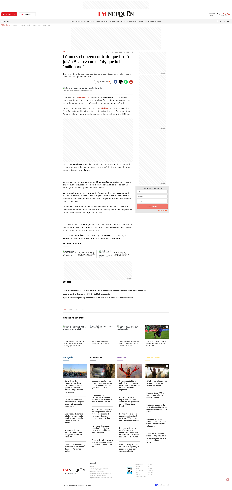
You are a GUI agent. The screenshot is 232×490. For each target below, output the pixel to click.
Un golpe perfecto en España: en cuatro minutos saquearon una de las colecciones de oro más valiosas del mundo (129, 432)
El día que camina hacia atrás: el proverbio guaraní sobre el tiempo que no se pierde (156, 408)
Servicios (150, 474)
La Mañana (109, 52)
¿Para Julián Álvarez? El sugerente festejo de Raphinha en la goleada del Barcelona (156, 343)
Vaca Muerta (15, 25)
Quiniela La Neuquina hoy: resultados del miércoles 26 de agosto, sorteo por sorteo (75, 447)
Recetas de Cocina (48, 25)
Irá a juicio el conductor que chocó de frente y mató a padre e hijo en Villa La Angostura (101, 429)
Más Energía (104, 21)
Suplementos (138, 474)
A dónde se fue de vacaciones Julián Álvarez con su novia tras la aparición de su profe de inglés (121, 255)
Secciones (150, 472)
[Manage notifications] (227, 479)
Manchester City (80, 309)
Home (72, 21)
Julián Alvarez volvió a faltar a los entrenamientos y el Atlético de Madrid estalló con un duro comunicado (104, 290)
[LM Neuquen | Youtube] (228, 21)
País (122, 21)
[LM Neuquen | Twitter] (221, 21)
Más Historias (37, 25)
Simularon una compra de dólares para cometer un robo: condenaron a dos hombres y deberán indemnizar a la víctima (102, 413)
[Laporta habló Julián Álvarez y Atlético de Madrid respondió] (102, 332)
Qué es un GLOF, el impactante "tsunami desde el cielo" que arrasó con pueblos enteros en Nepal (129, 401)
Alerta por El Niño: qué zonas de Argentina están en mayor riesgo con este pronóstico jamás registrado (156, 437)
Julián (117, 52)
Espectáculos (133, 21)
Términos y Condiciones (140, 476)
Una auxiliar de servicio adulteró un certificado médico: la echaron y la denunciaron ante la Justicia (74, 418)
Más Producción (114, 21)
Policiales (96, 21)
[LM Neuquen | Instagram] (225, 21)
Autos (126, 21)
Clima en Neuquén (25, 25)
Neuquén (89, 21)
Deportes (151, 21)
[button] (2, 21)
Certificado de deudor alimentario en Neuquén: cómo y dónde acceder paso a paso (74, 402)
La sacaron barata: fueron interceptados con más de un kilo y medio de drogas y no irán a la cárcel (102, 384)
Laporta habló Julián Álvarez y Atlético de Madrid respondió (86, 294)
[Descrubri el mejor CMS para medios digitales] (162, 486)
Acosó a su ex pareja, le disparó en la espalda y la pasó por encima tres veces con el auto (129, 447)
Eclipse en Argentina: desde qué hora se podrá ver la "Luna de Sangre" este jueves (156, 422)
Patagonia (158, 21)
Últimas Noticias (80, 21)
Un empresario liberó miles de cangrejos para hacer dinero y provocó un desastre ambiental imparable (129, 385)
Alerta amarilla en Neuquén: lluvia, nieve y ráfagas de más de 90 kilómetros (74, 433)
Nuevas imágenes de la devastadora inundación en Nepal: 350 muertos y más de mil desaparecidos (129, 417)
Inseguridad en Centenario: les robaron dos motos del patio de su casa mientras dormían (102, 398)
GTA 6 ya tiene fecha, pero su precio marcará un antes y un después (156, 383)
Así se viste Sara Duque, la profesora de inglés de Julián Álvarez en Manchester (86, 254)
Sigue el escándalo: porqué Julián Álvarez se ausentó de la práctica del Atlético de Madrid (98, 297)
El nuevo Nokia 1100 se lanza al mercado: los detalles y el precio (155, 395)
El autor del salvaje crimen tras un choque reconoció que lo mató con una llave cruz (102, 443)
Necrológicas (143, 21)
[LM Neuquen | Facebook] (218, 21)
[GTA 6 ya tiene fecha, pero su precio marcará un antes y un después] (157, 371)
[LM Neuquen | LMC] (27, 14)
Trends (136, 472)
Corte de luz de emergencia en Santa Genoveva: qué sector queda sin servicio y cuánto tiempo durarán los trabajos (74, 386)
